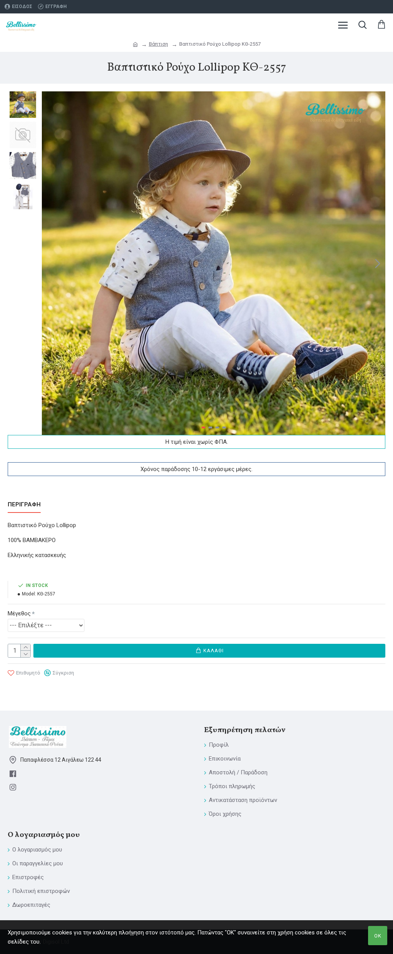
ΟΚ (377, 936)
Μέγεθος (19, 613)
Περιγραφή (24, 504)
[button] (49, 263)
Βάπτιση (158, 44)
